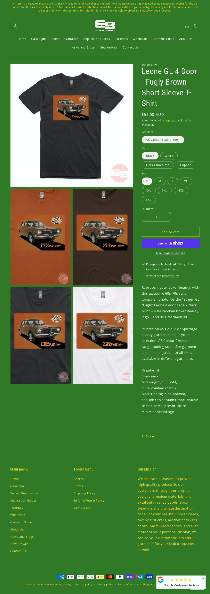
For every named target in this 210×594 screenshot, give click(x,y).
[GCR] (160, 579)
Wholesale (17, 515)
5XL (149, 200)
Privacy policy (105, 584)
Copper (185, 165)
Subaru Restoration (24, 493)
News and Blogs (22, 537)
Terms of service (128, 584)
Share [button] (150, 436)
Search (79, 479)
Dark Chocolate (158, 165)
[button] (14, 25)
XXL (149, 190)
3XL (165, 190)
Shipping (168, 120)
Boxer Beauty (37, 584)
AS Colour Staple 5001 (163, 140)
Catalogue (17, 486)
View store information (162, 276)
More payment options (170, 253)
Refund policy (83, 584)
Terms (78, 486)
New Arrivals (19, 544)
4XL (181, 190)
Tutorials (16, 508)
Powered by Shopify (59, 584)
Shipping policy (152, 584)
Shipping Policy (85, 493)
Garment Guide (21, 522)
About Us (17, 529)
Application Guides (23, 500)
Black (150, 156)
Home (14, 479)
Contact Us (18, 551)
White (169, 156)
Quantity (147, 209)
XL (186, 181)
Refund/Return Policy (89, 500)
